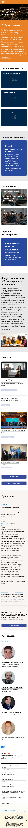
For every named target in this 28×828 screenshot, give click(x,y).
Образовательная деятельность (9, 93)
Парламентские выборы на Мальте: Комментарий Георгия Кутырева (10, 399)
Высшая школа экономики (10, 2)
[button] (10, 765)
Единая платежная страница (8, 801)
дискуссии (9, 467)
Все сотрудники (5, 641)
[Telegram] (4, 747)
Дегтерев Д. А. (4, 523)
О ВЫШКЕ (5, 767)
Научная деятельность (11, 73)
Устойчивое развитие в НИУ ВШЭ (10, 774)
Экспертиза (5, 390)
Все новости (14, 476)
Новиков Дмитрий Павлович (11, 712)
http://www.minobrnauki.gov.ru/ (9, 810)
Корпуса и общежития (7, 779)
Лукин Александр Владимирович (12, 662)
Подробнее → (5, 329)
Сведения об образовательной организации (12, 795)
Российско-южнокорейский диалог (10, 462)
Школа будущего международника (9, 211)
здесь (22, 818)
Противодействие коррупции (9, 788)
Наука (3, 437)
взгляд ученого (12, 390)
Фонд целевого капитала (8, 786)
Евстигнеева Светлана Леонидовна (13, 738)
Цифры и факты (5, 769)
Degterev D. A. (4, 591)
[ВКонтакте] (2, 747)
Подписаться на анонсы (14, 483)
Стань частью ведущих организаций (12, 246)
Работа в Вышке (5, 803)
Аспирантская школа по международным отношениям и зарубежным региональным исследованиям (13, 196)
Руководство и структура (8, 772)
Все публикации (14, 625)
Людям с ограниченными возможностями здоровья (12, 798)
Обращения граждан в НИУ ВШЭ (9, 784)
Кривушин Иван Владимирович (12, 687)
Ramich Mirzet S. (19, 591)
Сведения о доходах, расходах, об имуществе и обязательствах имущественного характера (13, 791)
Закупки (4, 781)
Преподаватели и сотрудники (9, 776)
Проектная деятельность (12, 112)
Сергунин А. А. (4, 504)
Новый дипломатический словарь (14, 149)
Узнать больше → (6, 57)
